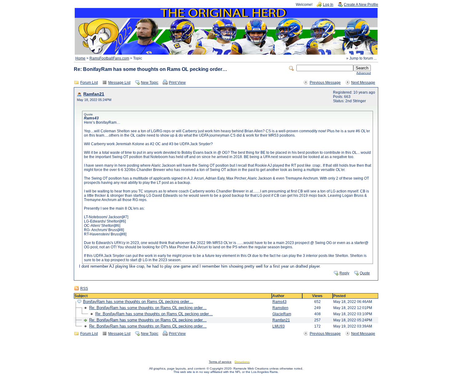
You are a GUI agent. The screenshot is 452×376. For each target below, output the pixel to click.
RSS (84, 288)
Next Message (363, 82)
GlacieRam (281, 314)
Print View (177, 82)
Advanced (363, 73)
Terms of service (220, 361)
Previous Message (325, 82)
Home (80, 58)
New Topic (149, 82)
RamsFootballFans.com (109, 58)
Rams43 (279, 302)
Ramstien (280, 308)
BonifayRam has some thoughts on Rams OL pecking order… (138, 301)
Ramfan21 (93, 94)
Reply (344, 273)
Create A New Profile (361, 4)
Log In (328, 4)
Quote (365, 273)
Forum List (89, 82)
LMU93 (278, 326)
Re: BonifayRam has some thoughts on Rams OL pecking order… (148, 307)
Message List (119, 82)
